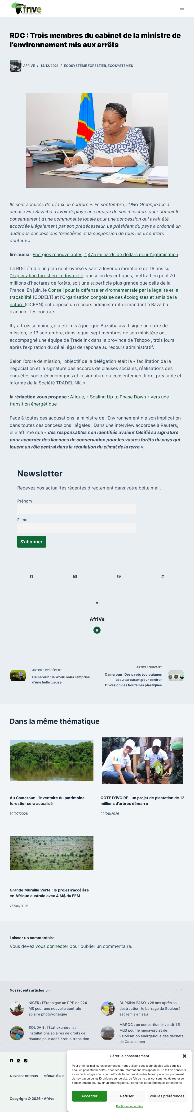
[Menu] (182, 8)
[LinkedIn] (162, 576)
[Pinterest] (119, 576)
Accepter (89, 1096)
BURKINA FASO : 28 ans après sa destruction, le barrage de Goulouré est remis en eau (150, 1008)
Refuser (127, 1096)
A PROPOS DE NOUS (24, 1076)
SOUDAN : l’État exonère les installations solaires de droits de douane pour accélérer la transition (59, 1033)
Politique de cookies (129, 1106)
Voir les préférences (167, 1096)
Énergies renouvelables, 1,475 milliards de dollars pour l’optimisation (105, 254)
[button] (184, 1056)
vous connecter (51, 946)
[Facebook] (31, 576)
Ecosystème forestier (85, 66)
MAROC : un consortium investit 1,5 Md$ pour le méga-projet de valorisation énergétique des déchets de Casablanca (151, 1033)
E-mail (23, 519)
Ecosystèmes (120, 66)
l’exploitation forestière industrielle (46, 275)
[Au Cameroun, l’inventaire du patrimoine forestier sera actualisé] (51, 760)
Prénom (24, 500)
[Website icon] (97, 630)
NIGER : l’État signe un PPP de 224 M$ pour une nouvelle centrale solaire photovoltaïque (58, 1008)
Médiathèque (54, 1076)
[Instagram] (25, 1060)
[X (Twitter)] (75, 576)
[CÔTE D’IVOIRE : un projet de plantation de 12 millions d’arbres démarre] (142, 760)
